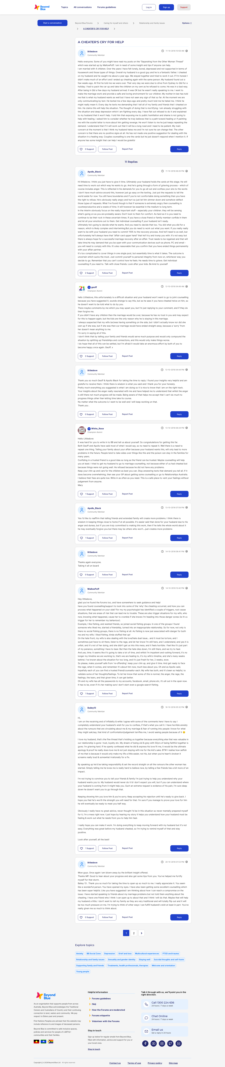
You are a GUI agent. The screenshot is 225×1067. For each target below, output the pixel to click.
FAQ (94, 1004)
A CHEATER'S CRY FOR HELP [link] (96, 29)
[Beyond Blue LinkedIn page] (178, 1049)
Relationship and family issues (152, 23)
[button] (81, 149)
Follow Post (107, 149)
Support (184, 7)
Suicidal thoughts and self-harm (169, 959)
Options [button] (186, 23)
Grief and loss (125, 953)
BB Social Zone (94, 953)
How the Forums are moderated (108, 1010)
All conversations (83, 7)
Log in (149, 7)
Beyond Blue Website (46, 995)
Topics (64, 7)
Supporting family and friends (90, 965)
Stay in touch (94, 1049)
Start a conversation (52, 23)
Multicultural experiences (147, 953)
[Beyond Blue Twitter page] (170, 1049)
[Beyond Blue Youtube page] (153, 1049)
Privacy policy (155, 1063)
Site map (173, 1063)
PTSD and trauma (171, 953)
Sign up (166, 7)
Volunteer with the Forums (106, 1021)
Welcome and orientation (163, 965)
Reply (179, 149)
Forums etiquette (101, 1015)
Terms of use (134, 1063)
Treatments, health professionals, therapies (128, 965)
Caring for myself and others (116, 23)
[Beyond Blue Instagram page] (162, 1049)
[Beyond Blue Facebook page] (145, 1049)
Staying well (144, 959)
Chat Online (160, 1016)
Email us (157, 1029)
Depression (109, 953)
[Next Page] (141, 933)
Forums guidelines (106, 7)
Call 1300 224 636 (163, 1002)
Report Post (127, 149)
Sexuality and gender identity (121, 959)
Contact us (115, 1063)
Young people (82, 971)
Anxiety (79, 953)
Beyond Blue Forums (45, 7)
